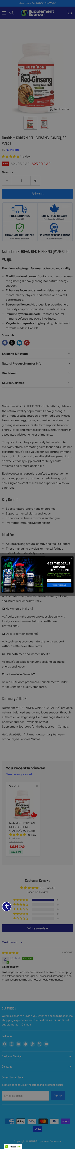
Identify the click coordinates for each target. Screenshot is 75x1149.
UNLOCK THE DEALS (59, 585)
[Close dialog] (71, 558)
